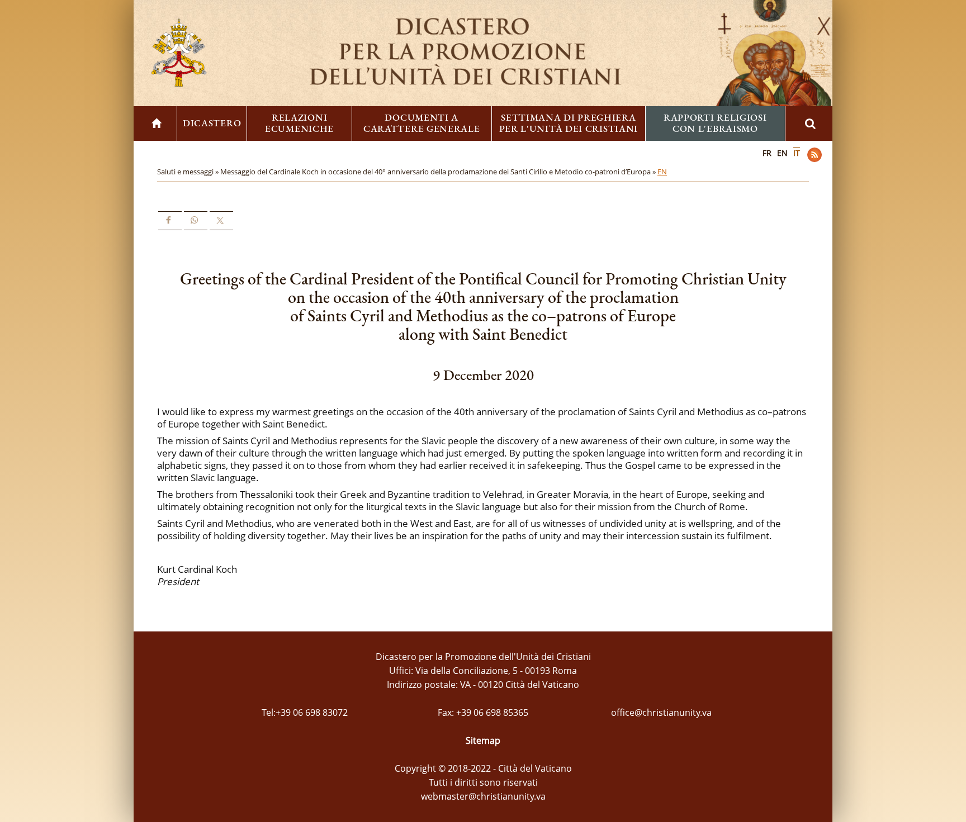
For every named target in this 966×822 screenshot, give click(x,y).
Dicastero (212, 123)
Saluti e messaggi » (188, 172)
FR (767, 153)
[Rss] (814, 155)
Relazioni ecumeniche (299, 123)
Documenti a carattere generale (421, 123)
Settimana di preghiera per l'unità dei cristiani (568, 123)
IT (796, 153)
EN (782, 153)
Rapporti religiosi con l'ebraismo (715, 123)
